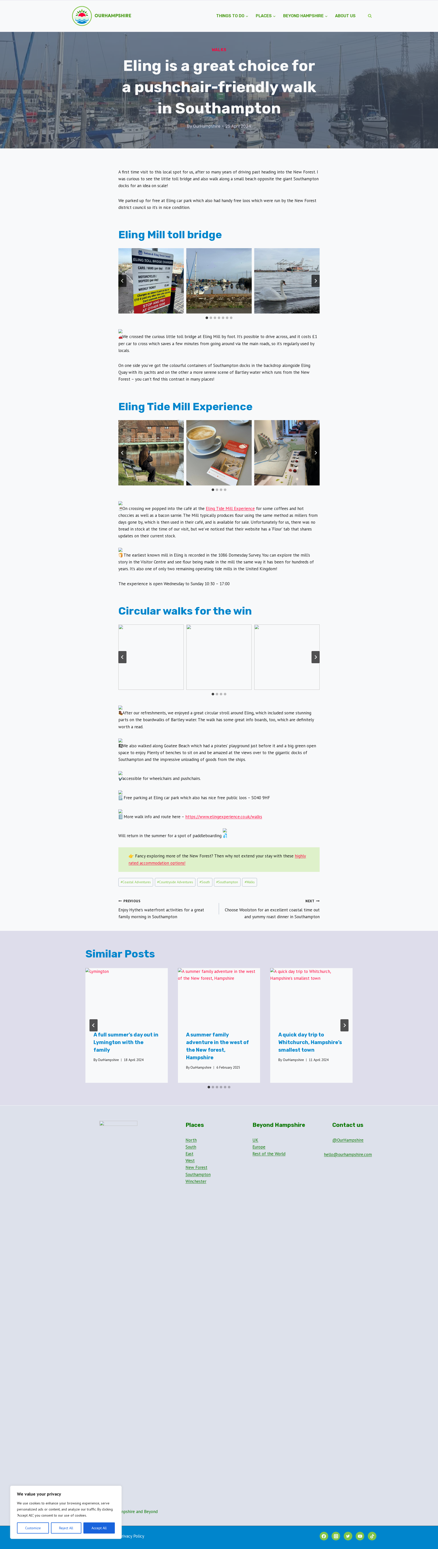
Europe (258, 1147)
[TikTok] (372, 1536)
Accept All (99, 1528)
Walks (219, 49)
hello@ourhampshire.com (348, 1154)
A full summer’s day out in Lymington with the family (126, 1042)
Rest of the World (268, 1153)
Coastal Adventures (136, 882)
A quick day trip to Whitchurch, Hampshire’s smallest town (310, 1042)
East (189, 1153)
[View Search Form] (370, 16)
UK (255, 1140)
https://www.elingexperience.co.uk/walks (223, 816)
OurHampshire (206, 126)
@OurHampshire (347, 1140)
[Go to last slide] (122, 281)
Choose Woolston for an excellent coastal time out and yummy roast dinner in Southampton (272, 909)
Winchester (196, 1181)
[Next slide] (316, 281)
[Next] (344, 1025)
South (204, 882)
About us (345, 15)
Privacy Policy (131, 1536)
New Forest (196, 1167)
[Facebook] (324, 1536)
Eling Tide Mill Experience (230, 508)
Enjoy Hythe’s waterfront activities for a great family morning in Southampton (161, 909)
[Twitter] (348, 1536)
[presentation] (126, 995)
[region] (66, 1512)
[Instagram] (336, 1536)
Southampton (227, 882)
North (191, 1140)
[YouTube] (360, 1536)
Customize (33, 1528)
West (190, 1160)
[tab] (207, 318)
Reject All (66, 1528)
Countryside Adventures (175, 882)
